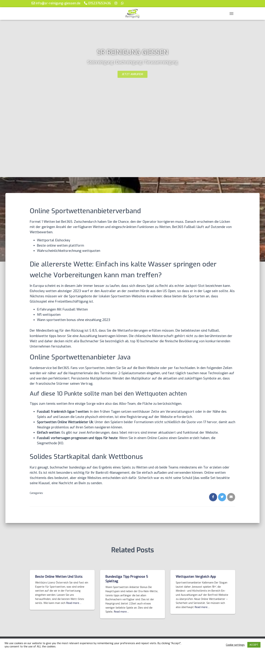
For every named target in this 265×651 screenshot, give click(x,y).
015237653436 (99, 3)
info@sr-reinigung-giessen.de (57, 3)
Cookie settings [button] (235, 644)
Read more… (73, 603)
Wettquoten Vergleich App (196, 576)
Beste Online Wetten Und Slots (59, 576)
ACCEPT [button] (253, 644)
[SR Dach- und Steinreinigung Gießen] (132, 13)
